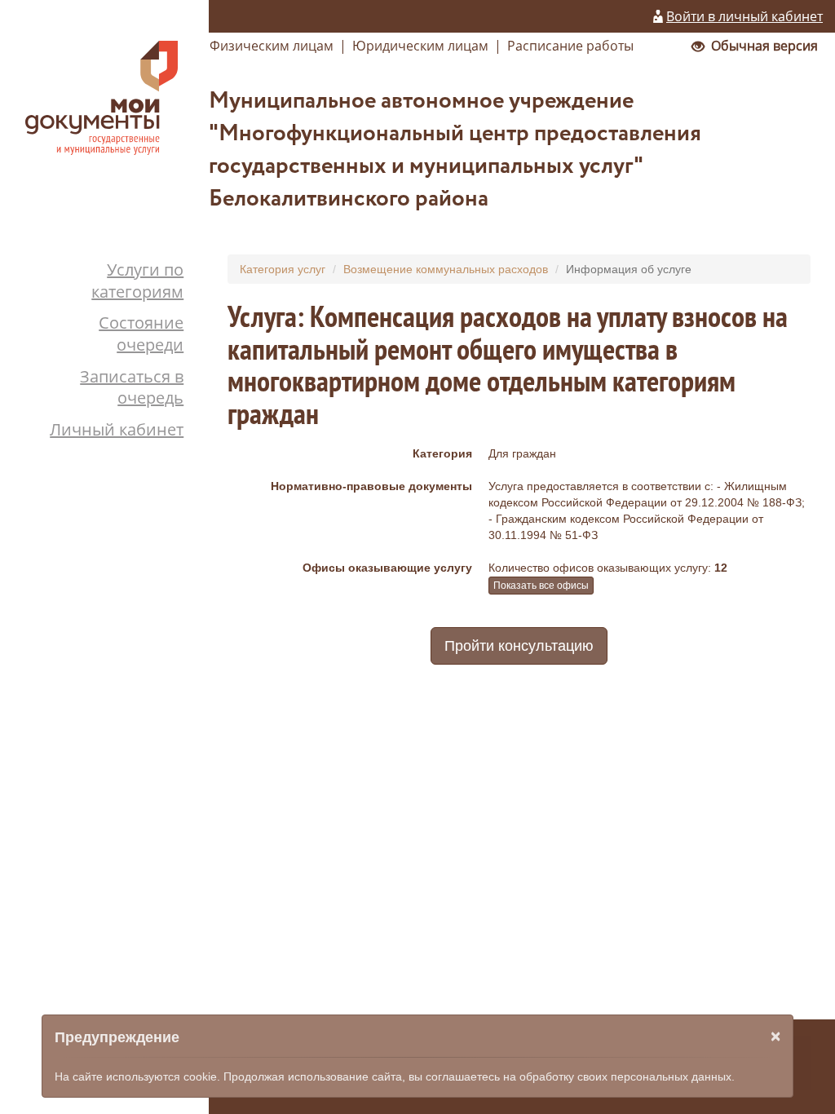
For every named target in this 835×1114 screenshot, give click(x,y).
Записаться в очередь (131, 387)
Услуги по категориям (137, 281)
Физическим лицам (272, 46)
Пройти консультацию (519, 646)
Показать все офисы (541, 585)
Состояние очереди (141, 334)
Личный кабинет (116, 429)
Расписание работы (570, 46)
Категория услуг (282, 269)
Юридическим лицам (420, 46)
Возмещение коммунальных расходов (445, 269)
